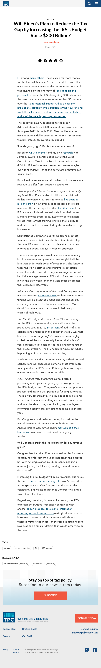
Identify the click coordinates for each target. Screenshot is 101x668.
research (68, 153)
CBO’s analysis (38, 153)
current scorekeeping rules (45, 481)
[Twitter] (87, 652)
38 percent (53, 328)
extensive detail (47, 295)
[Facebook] (95, 652)
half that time (66, 208)
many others (37, 78)
